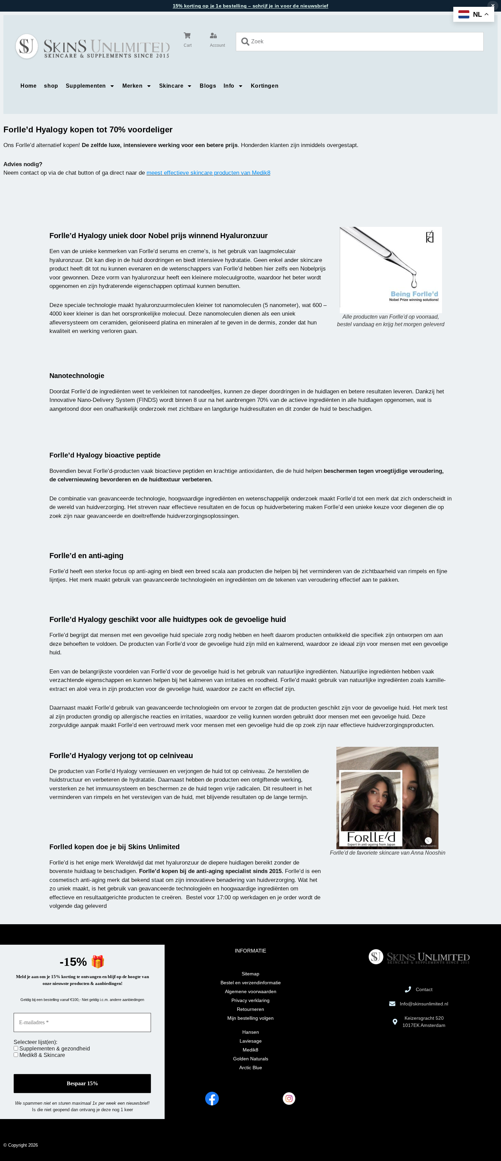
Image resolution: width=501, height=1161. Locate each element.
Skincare (171, 86)
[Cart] (187, 35)
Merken (132, 86)
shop (51, 86)
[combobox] (360, 41)
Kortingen (264, 86)
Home (28, 86)
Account (217, 45)
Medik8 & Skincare (41, 1055)
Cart (188, 45)
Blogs (208, 86)
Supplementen (86, 86)
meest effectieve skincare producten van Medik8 (208, 173)
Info (229, 86)
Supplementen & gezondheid (54, 1048)
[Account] (213, 35)
